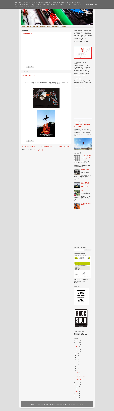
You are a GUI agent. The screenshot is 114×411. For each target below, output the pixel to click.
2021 (77, 386)
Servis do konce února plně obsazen (86, 170)
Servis (29, 26)
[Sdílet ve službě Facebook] (31, 67)
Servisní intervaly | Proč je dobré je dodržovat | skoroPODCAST (85, 184)
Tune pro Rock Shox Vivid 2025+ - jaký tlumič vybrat (86, 157)
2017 (77, 349)
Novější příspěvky (28, 146)
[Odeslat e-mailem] (26, 67)
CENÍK (64, 26)
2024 (77, 393)
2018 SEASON (27, 33)
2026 (77, 397)
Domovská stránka (47, 146)
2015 (77, 344)
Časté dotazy (56, 26)
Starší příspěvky (64, 146)
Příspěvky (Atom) (38, 150)
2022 (77, 389)
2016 (77, 347)
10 (78, 370)
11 (77, 372)
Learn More (89, 4)
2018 (77, 351)
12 (78, 375)
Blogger (81, 404)
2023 (77, 391)
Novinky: (83, 190)
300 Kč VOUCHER (28, 75)
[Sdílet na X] (30, 67)
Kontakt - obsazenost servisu (41, 26)
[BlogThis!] (28, 67)
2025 (77, 395)
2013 (77, 340)
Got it (97, 4)
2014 (77, 342)
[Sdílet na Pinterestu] (33, 67)
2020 (77, 384)
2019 (77, 382)
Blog (23, 26)
